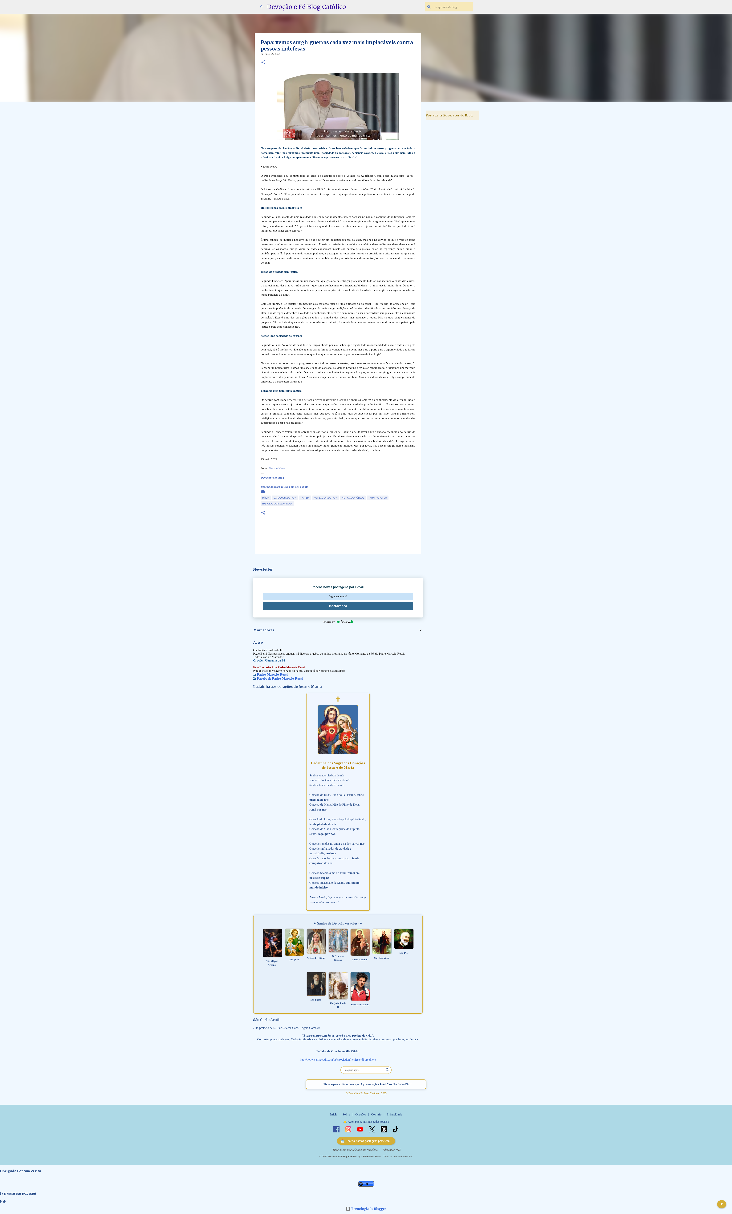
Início (333, 1114)
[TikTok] (396, 1129)
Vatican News (277, 468)
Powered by (329, 621)
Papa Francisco (378, 497)
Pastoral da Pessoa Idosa (277, 503)
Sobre (346, 1114)
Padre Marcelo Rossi (272, 674)
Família (305, 497)
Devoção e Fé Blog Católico (306, 7)
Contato (376, 1114)
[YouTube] (360, 1129)
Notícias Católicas (353, 497)
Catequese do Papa (285, 497)
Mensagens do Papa (325, 497)
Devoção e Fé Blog (272, 477)
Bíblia (265, 497)
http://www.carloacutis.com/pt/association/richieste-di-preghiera (338, 1059)
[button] (263, 62)
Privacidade (394, 1114)
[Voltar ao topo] (721, 1204)
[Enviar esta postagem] (263, 492)
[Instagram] (348, 1129)
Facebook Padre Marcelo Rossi (280, 678)
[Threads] (384, 1129)
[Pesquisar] (387, 1070)
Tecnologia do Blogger (368, 1209)
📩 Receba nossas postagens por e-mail (366, 1141)
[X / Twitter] (372, 1129)
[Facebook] (336, 1129)
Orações (360, 1114)
